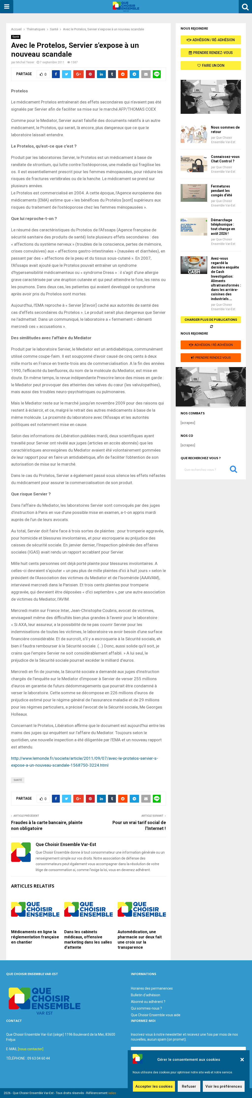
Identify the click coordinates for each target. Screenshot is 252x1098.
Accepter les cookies (154, 1086)
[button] (242, 1059)
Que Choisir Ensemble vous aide (155, 1015)
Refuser (189, 1086)
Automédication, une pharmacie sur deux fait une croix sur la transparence (140, 939)
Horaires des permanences (152, 988)
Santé (15, 36)
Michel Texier (25, 62)
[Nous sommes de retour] (194, 134)
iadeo (112, 1093)
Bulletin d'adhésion (145, 995)
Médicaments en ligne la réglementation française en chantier (35, 937)
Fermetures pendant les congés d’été (221, 190)
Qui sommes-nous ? (146, 1008)
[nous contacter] (30, 1049)
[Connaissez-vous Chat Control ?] (194, 163)
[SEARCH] (233, 470)
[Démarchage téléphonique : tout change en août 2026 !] (194, 227)
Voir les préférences (223, 1086)
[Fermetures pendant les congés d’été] (194, 193)
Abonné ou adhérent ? (148, 1002)
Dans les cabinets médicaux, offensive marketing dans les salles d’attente (88, 939)
